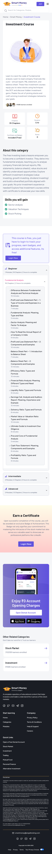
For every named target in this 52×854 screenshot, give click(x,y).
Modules (6, 726)
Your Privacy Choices (32, 850)
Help (9, 850)
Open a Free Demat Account (14, 742)
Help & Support (33, 726)
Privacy (15, 850)
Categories (7, 722)
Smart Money (16, 17)
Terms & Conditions (34, 722)
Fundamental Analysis (14, 280)
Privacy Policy (32, 718)
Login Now (13, 258)
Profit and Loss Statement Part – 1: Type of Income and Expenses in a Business (26, 303)
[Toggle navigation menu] (47, 4)
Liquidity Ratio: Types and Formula (26, 390)
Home (5, 17)
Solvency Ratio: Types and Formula (26, 409)
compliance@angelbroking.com (10, 819)
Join (40, 4)
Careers (30, 731)
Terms (22, 850)
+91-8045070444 (26, 823)
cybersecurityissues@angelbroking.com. (16, 825)
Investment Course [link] (32, 17)
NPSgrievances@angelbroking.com (10, 820)
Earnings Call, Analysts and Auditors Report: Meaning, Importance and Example (26, 400)
